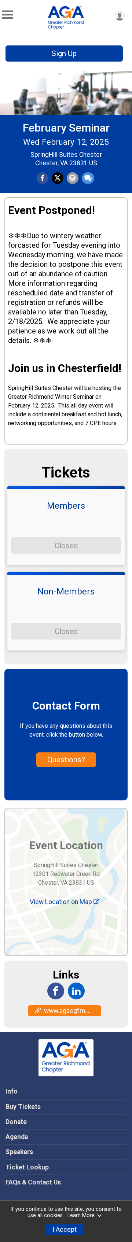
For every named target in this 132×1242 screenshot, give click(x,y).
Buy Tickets (23, 1106)
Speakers (19, 1152)
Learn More (81, 1215)
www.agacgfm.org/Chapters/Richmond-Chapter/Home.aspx (72, 1010)
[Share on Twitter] (57, 178)
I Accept (64, 1229)
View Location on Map (62, 902)
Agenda (17, 1136)
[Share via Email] (72, 178)
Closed (66, 545)
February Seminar (66, 127)
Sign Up (64, 53)
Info (12, 1091)
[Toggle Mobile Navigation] (7, 14)
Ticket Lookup (27, 1167)
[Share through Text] (88, 178)
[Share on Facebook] (42, 178)
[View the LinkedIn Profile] (76, 991)
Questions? (66, 759)
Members (66, 506)
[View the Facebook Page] (55, 991)
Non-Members (66, 591)
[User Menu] (120, 16)
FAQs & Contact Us (33, 1182)
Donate (16, 1121)
